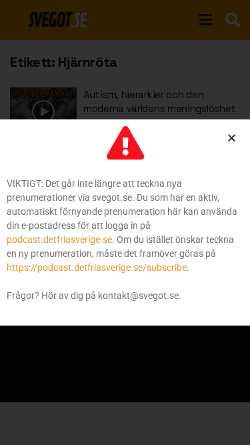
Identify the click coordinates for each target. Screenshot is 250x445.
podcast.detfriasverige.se (59, 239)
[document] (125, 222)
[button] (232, 138)
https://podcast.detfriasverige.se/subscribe (97, 267)
